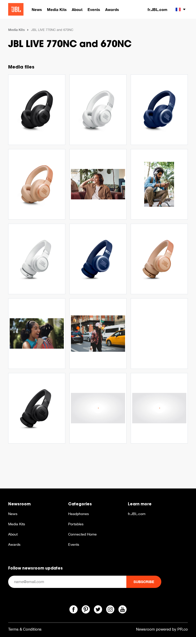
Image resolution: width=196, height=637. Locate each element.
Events (73, 544)
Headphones (78, 514)
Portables (75, 524)
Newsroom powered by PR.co (162, 629)
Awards (14, 544)
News (12, 514)
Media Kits (16, 30)
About (13, 534)
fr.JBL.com (157, 9)
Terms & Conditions (25, 629)
